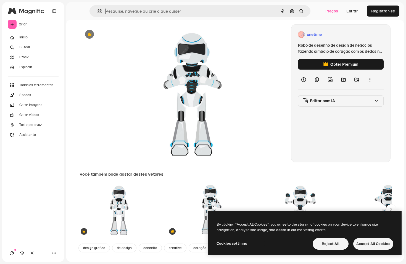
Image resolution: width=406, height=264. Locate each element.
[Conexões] (12, 253)
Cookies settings (232, 243)
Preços (331, 11)
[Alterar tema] (32, 253)
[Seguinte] (391, 209)
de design (124, 248)
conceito (150, 248)
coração (199, 248)
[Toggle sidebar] (54, 11)
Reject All (330, 243)
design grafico (94, 248)
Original (115, 34)
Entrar (352, 11)
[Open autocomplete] (97, 11)
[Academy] (22, 253)
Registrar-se (383, 11)
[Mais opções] (369, 79)
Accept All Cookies (373, 243)
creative (175, 248)
